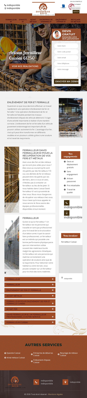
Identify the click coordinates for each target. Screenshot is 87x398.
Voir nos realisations (25, 66)
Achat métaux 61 (33, 22)
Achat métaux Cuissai (16, 357)
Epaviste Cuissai (13, 353)
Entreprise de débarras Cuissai (43, 354)
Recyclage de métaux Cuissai (69, 354)
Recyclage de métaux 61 (75, 22)
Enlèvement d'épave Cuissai (41, 361)
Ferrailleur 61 (11, 21)
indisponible (13, 5)
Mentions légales (55, 394)
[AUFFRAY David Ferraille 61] (43, 9)
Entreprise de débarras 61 (46, 21)
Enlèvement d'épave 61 (61, 21)
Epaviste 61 (23, 21)
